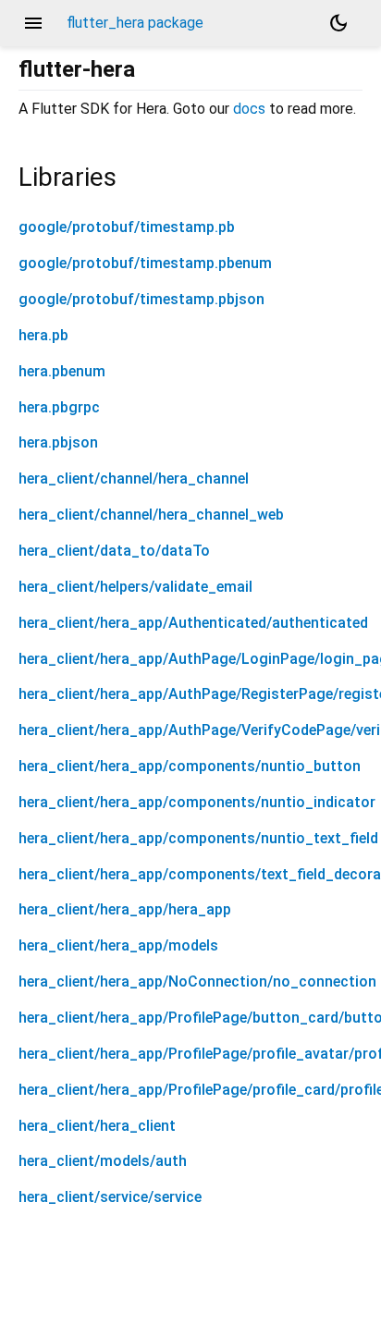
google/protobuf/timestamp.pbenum (145, 263)
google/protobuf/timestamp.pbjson (141, 299)
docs (249, 108)
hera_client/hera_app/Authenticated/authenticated (193, 623)
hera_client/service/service (110, 1197)
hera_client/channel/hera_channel (133, 478)
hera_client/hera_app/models (118, 945)
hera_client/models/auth (102, 1161)
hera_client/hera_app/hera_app (124, 909)
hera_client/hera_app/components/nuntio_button (189, 766)
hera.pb (43, 335)
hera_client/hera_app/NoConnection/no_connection (197, 981)
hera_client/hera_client (97, 1126)
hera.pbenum (61, 371)
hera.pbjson (58, 442)
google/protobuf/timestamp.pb (126, 227)
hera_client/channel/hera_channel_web (151, 514)
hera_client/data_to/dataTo (114, 550)
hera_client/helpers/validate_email (135, 586)
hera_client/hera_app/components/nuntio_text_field (198, 838)
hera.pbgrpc (59, 407)
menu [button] (33, 23)
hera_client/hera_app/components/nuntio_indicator (196, 802)
